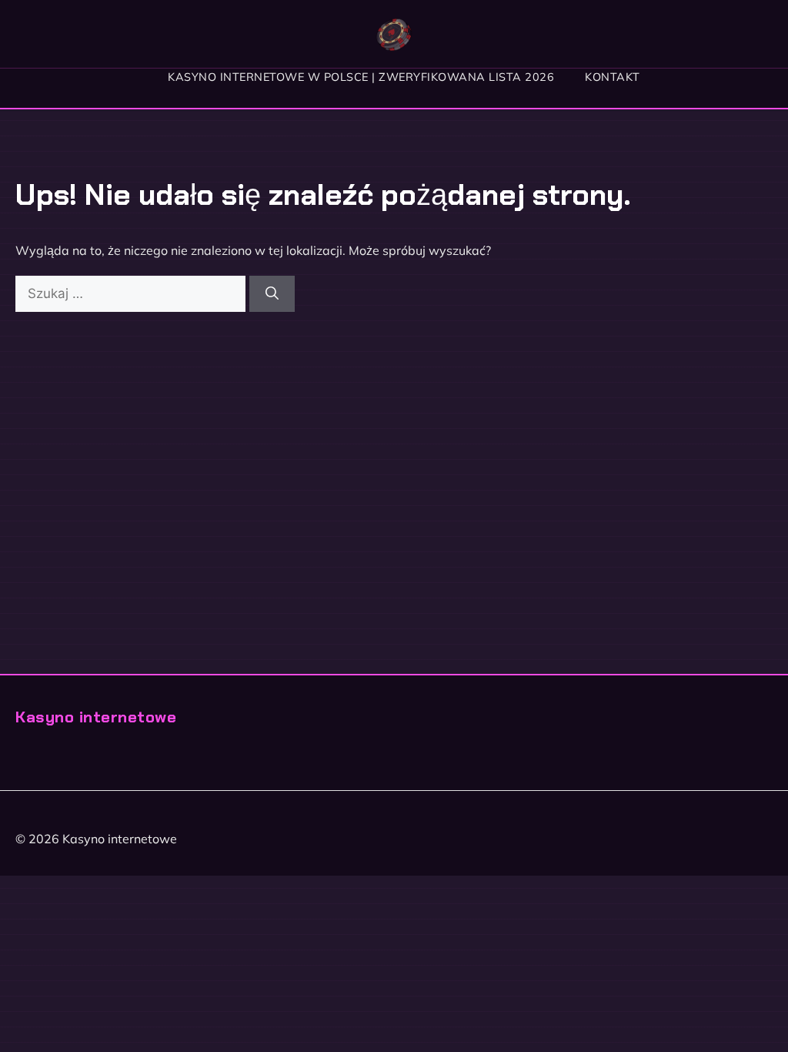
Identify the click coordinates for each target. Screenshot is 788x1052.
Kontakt (612, 77)
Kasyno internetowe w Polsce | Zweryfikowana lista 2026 (361, 77)
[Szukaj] (272, 294)
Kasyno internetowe (95, 716)
